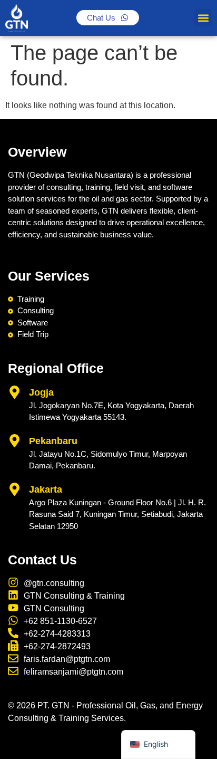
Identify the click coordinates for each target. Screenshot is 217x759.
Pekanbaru (53, 441)
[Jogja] (14, 392)
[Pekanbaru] (14, 440)
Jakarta (45, 489)
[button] (203, 17)
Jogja (41, 392)
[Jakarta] (14, 489)
